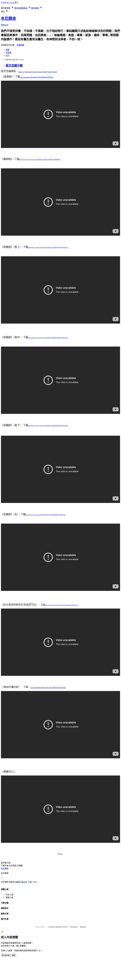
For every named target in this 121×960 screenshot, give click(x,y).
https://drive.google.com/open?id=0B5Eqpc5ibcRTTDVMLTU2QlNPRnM (39, 159)
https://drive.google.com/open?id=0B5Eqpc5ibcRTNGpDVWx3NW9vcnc (48, 247)
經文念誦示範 (14, 65)
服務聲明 (83, 927)
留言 (23, 882)
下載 (43, 604)
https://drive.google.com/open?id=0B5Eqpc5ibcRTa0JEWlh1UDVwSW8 (48, 425)
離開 (13, 955)
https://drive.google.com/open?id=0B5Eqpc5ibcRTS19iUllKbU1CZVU (61, 605)
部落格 (8, 53)
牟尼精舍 (8, 18)
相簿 (7, 50)
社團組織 (20, 45)
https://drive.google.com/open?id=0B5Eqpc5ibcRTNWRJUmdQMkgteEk (46, 514)
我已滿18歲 (6, 955)
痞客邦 (18, 882)
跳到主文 (5, 25)
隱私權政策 (74, 927)
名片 (7, 55)
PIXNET (42, 927)
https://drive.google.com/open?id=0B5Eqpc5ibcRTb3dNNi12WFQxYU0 (48, 337)
